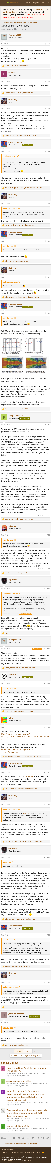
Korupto (9, 1128)
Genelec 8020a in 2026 (17, 1125)
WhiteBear (10, 1118)
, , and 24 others (19, 409)
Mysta (8, 1073)
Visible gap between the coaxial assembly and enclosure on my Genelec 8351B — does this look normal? (26, 1112)
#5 (49, 203)
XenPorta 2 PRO (7, 1161)
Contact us (6, 1152)
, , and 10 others (20, 519)
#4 (49, 151)
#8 (49, 313)
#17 (48, 857)
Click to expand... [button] (25, 614)
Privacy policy (30, 1152)
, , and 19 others (23, 188)
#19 (48, 982)
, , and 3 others (23, 756)
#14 (48, 727)
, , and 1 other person (22, 297)
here (31, 14)
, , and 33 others (19, 711)
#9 (49, 425)
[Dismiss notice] (47, 9)
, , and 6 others (20, 573)
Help (38, 1152)
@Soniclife (29, 776)
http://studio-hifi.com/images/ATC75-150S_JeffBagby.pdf (17, 750)
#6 (49, 241)
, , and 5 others (20, 919)
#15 (48, 772)
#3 (49, 109)
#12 (48, 649)
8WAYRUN (28, 1161)
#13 (48, 684)
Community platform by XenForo (21, 1157)
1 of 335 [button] (18, 1051)
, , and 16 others (21, 789)
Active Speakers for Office (19, 1080)
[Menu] (3, 3)
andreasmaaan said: (10, 208)
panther (9, 1083)
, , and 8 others (19, 93)
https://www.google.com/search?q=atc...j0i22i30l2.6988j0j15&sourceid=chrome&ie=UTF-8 (25, 736)
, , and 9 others (21, 135)
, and (19, 225)
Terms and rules (17, 1152)
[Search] (48, 3)
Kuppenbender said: (10, 593)
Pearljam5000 (8, 29)
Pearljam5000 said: (9, 156)
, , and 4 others (17, 66)
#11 (48, 589)
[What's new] (43, 3)
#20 (48, 1023)
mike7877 (9, 1102)
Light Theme (8, 1149)
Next (27, 1051)
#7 (49, 277)
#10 (48, 535)
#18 (48, 935)
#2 (49, 82)
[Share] (45, 44)
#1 (49, 44)
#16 (48, 804)
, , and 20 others (17, 261)
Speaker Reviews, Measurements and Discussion (28, 1073)
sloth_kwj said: (8, 246)
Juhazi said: (7, 862)
